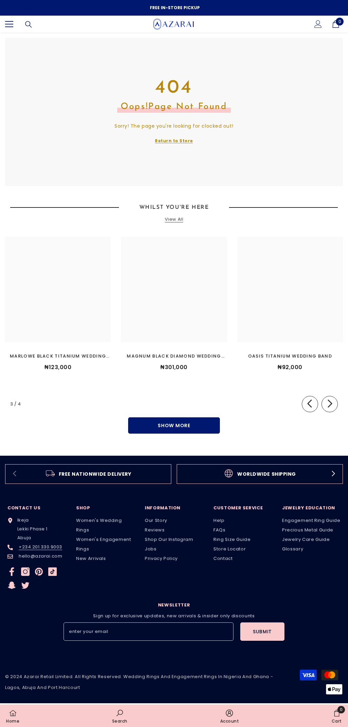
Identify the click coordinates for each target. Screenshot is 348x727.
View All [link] (174, 219)
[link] (88, 474)
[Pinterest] (39, 571)
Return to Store (174, 141)
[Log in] (318, 24)
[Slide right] (329, 404)
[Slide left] (310, 404)
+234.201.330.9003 (40, 547)
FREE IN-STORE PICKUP (175, 8)
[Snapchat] (11, 585)
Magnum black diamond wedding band (174, 356)
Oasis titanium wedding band (290, 356)
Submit (262, 631)
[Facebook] (11, 571)
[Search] (28, 24)
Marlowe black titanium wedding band (58, 356)
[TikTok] (52, 571)
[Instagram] (25, 571)
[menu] (9, 24)
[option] (174, 8)
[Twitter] (25, 585)
